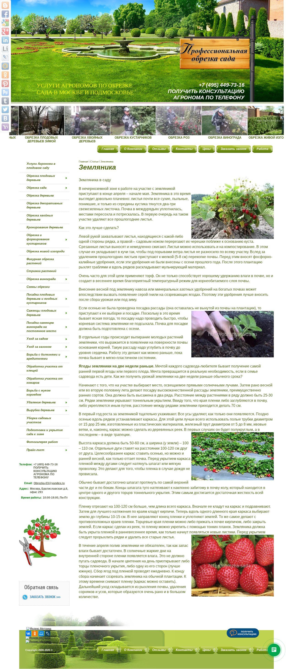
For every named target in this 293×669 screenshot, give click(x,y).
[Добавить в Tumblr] (5, 101)
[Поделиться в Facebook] (5, 14)
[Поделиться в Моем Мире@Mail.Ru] (5, 66)
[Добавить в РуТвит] (5, 92)
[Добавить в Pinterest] (5, 83)
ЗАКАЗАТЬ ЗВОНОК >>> (45, 597)
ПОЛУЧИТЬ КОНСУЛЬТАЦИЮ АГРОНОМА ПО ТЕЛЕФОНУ (206, 94)
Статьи (94, 161)
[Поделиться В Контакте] (5, 118)
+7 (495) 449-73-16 (221, 85)
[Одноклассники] (35, 633)
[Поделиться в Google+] (5, 31)
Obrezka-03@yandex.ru (49, 483)
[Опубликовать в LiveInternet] (5, 48)
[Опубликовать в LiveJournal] (5, 57)
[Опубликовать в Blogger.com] (5, 5)
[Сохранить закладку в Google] (5, 22)
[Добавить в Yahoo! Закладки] (5, 127)
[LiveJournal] (47, 633)
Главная (83, 161)
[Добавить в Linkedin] (5, 40)
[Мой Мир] (41, 633)
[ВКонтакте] (28, 633)
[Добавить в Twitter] (5, 109)
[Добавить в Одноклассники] (5, 74)
